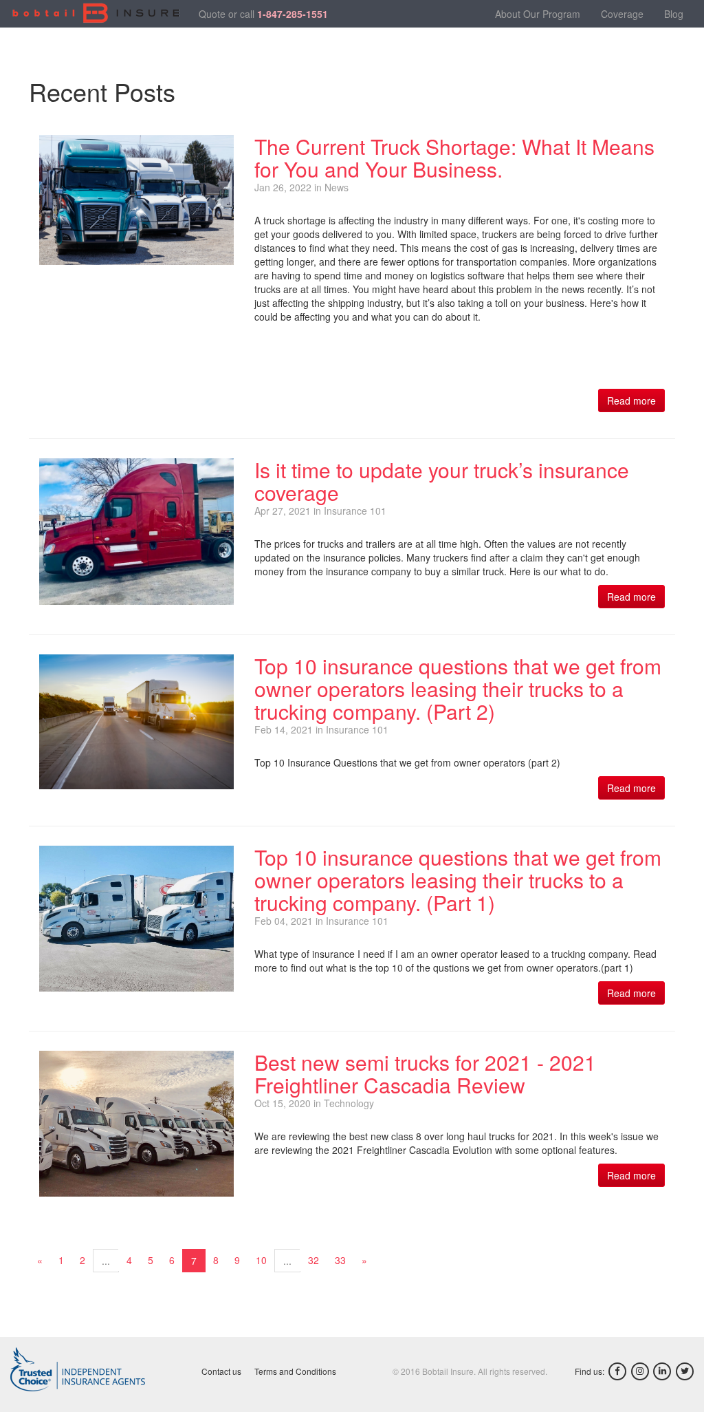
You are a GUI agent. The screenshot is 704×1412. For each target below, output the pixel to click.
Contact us (221, 1371)
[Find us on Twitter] (685, 1371)
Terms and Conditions (295, 1371)
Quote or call (263, 14)
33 (340, 1260)
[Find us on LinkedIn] (662, 1371)
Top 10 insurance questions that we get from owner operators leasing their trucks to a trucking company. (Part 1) (457, 879)
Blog (673, 14)
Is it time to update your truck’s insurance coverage (441, 481)
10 (261, 1260)
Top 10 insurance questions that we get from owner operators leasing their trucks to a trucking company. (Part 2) (457, 688)
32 (313, 1260)
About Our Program (537, 14)
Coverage (622, 14)
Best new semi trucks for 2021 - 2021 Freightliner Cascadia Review (425, 1073)
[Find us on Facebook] (617, 1371)
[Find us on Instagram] (640, 1371)
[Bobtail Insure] (96, 14)
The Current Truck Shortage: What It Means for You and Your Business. (454, 157)
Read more (631, 400)
